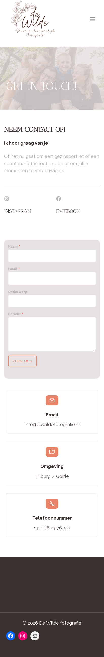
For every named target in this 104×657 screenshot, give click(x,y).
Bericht (15, 314)
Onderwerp (18, 292)
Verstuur (22, 361)
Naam (14, 246)
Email (14, 269)
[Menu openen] (92, 19)
